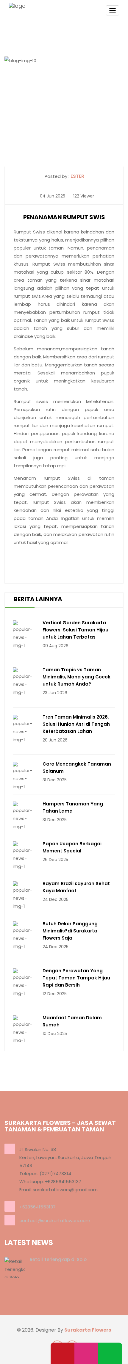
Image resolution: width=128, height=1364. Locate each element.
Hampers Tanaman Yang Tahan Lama (73, 807)
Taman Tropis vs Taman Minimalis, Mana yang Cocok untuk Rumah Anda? (76, 677)
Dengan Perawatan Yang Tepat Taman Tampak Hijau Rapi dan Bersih (76, 978)
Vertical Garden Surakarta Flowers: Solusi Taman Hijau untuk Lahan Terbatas (75, 630)
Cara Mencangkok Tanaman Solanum (77, 767)
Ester (77, 176)
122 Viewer (83, 196)
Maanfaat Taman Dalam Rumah (72, 1021)
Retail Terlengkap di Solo (58, 1259)
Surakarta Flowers (87, 1330)
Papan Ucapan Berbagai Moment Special (72, 847)
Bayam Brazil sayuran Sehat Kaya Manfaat (76, 887)
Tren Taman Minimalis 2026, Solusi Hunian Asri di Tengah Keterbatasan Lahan (76, 724)
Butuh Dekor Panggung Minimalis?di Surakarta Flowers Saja (70, 931)
